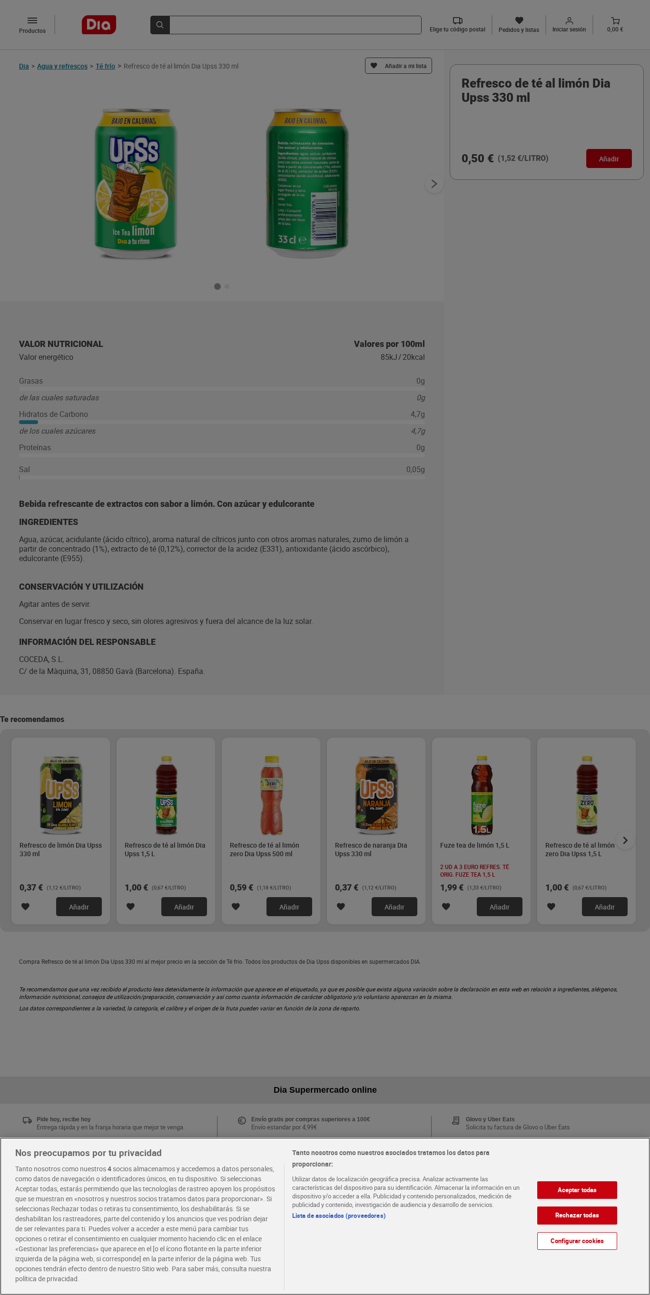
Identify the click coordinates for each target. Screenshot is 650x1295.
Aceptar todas (577, 1190)
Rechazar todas (577, 1215)
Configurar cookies (577, 1240)
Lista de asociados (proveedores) (339, 1215)
